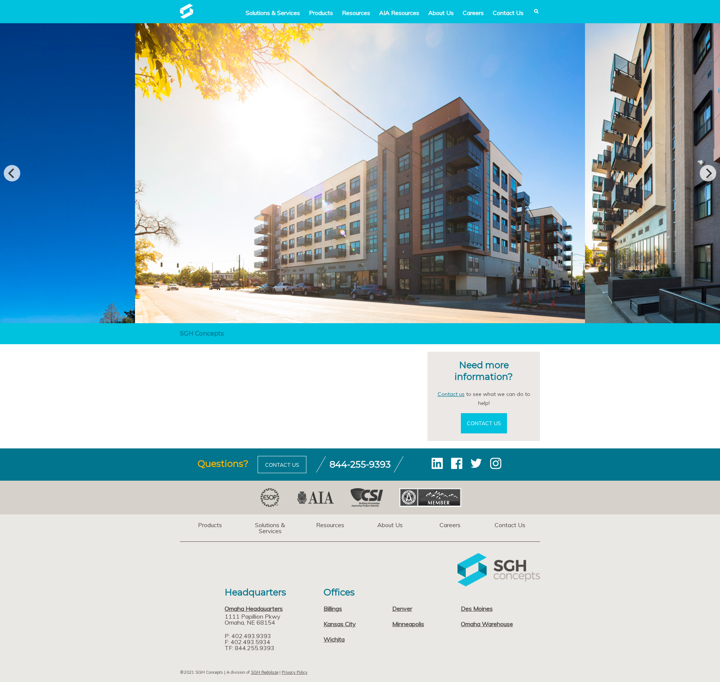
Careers (473, 12)
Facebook (456, 463)
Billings (333, 608)
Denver (402, 608)
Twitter (476, 463)
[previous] (12, 173)
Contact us (451, 394)
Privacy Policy (295, 672)
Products (321, 12)
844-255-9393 (360, 464)
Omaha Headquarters (254, 608)
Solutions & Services (270, 528)
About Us (441, 12)
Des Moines (477, 608)
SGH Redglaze (264, 672)
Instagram (495, 463)
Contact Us (508, 12)
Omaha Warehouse (487, 624)
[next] (708, 173)
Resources (356, 12)
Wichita (334, 639)
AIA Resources (399, 12)
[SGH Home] (186, 16)
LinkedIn (437, 463)
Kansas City (340, 624)
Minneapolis (408, 624)
